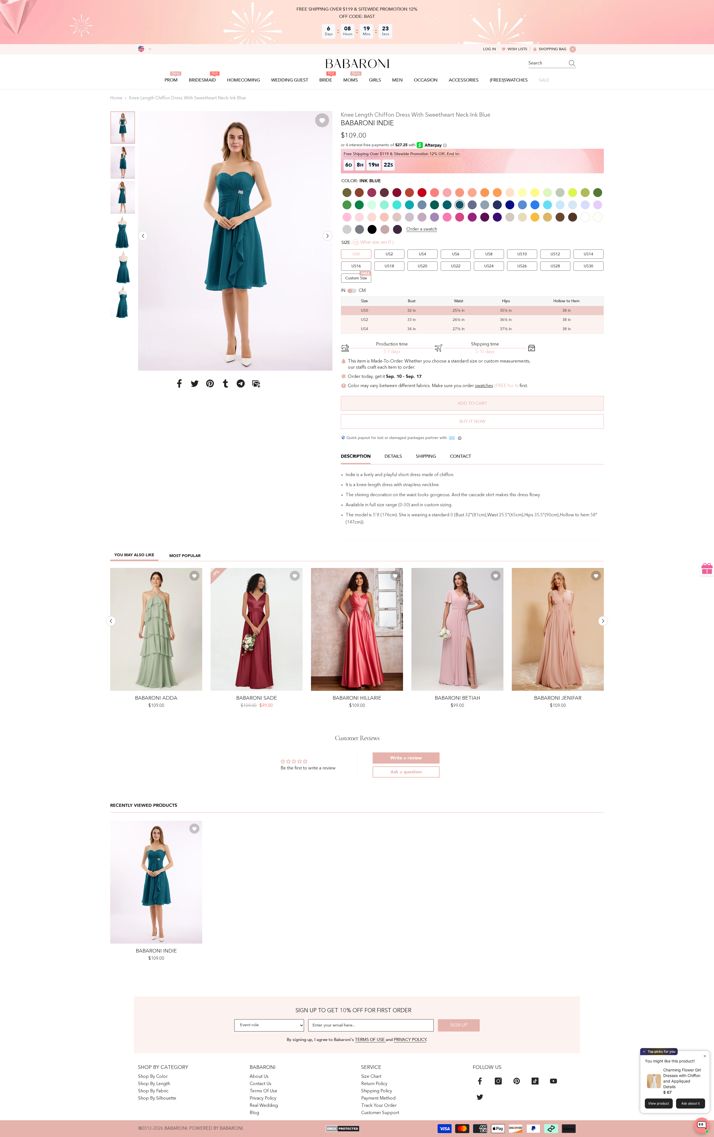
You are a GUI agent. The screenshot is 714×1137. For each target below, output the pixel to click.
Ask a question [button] (406, 772)
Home (116, 98)
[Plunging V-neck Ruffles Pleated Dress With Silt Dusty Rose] (558, 629)
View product (658, 1103)
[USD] (144, 49)
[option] (235, 240)
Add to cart (472, 403)
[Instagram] (498, 1081)
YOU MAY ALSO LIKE (134, 555)
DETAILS (393, 456)
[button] (143, 236)
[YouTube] (553, 1081)
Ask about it (690, 1103)
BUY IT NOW (472, 421)
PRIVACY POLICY (410, 1039)
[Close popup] (704, 1056)
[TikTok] (535, 1081)
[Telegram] (241, 383)
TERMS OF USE (370, 1039)
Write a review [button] (406, 758)
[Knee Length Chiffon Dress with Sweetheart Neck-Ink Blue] (156, 882)
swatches (484, 386)
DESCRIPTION (356, 456)
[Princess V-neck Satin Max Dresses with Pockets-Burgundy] (257, 629)
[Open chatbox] (702, 1125)
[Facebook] (179, 383)
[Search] (552, 63)
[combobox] (547, 63)
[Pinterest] (210, 383)
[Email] (256, 383)
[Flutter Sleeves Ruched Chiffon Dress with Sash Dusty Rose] (457, 629)
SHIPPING (426, 456)
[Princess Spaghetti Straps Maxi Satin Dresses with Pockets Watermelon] (357, 629)
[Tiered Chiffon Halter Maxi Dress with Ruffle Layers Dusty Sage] (156, 629)
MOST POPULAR (185, 555)
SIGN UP (458, 1025)
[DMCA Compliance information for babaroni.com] (343, 1128)
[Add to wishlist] (322, 120)
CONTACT (460, 456)
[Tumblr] (225, 383)
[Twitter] (194, 383)
